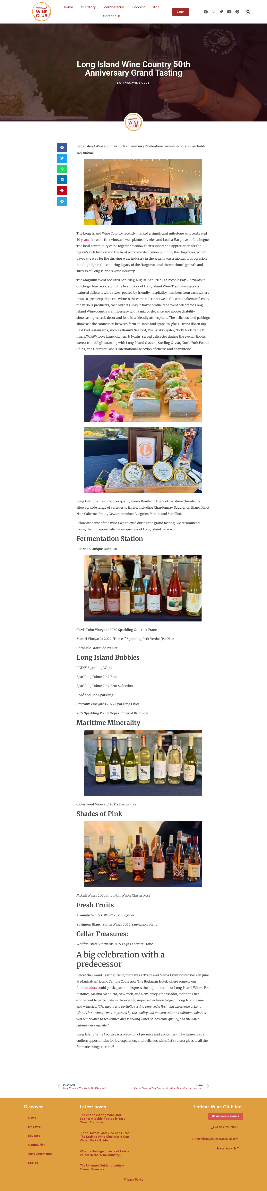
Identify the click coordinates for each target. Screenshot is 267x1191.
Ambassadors (86, 988)
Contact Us (111, 16)
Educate (34, 1135)
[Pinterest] (237, 12)
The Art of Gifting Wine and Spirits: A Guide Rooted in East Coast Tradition (102, 1118)
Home (68, 7)
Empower (35, 1126)
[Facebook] (206, 12)
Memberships (114, 7)
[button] (248, 12)
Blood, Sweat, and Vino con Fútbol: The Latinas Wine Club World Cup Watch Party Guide (105, 1136)
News (32, 1117)
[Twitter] (221, 12)
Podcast (138, 7)
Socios (33, 1162)
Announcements (40, 1153)
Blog (156, 7)
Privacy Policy (133, 1179)
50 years (82, 240)
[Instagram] (214, 12)
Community (36, 1144)
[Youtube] (229, 12)
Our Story (88, 7)
